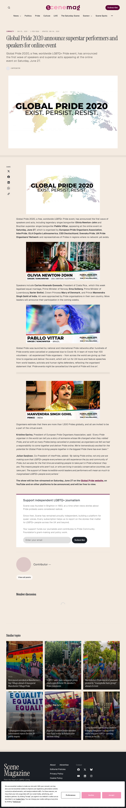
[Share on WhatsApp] (8, 188)
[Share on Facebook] (8, 176)
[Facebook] (78, 769)
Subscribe (112, 7)
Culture (46, 15)
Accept (111, 795)
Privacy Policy (56, 773)
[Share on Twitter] (8, 171)
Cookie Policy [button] (20, 799)
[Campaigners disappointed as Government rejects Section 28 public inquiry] (24, 715)
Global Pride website (92, 480)
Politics (28, 15)
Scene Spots (101, 15)
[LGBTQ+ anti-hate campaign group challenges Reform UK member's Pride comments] (63, 665)
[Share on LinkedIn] (8, 182)
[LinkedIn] (84, 775)
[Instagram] (91, 775)
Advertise (64, 765)
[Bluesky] (91, 769)
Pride (37, 15)
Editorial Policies (58, 769)
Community (10, 31)
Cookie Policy (56, 778)
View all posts (24, 577)
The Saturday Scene (70, 15)
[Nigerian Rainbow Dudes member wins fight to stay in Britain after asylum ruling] (63, 715)
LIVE (56, 15)
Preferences (71, 795)
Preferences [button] (17, 802)
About (53, 765)
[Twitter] (84, 769)
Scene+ (86, 15)
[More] (112, 16)
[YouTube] (78, 775)
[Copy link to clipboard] (8, 193)
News (16, 15)
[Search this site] (9, 7)
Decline (91, 795)
